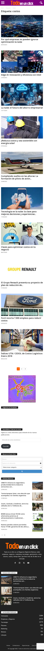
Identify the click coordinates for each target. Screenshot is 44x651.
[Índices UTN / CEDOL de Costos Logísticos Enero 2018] (22, 340)
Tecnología (4, 622)
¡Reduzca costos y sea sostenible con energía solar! (19, 142)
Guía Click (34, 645)
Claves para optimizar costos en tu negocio (18, 248)
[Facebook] (15, 563)
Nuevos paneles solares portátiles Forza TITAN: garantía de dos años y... (15, 526)
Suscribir (6, 446)
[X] (24, 563)
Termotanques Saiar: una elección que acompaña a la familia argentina (15, 494)
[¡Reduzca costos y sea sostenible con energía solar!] (22, 127)
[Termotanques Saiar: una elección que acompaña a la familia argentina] (37, 496)
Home (8, 645)
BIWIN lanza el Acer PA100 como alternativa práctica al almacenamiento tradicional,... (13, 516)
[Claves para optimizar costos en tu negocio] (22, 234)
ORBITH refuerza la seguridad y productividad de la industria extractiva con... (13, 485)
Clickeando (4, 616)
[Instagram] (20, 563)
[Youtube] (29, 563)
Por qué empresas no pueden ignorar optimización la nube (19, 40)
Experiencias (25, 645)
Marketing (4, 628)
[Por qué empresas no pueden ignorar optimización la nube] (22, 26)
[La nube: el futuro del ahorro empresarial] (22, 94)
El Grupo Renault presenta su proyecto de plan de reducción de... (22, 284)
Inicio (2, 8)
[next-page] (5, 535)
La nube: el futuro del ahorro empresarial (22, 107)
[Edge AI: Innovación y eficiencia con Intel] (22, 61)
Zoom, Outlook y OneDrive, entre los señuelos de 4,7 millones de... (14, 505)
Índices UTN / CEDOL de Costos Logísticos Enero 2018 (22, 354)
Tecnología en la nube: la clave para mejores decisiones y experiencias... (18, 213)
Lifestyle (3, 635)
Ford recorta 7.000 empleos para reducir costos (21, 319)
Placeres (4, 625)
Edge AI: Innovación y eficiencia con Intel (21, 74)
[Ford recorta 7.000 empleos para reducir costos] (22, 305)
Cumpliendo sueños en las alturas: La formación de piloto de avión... (19, 177)
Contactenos (16, 645)
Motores (3, 632)
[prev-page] (2, 535)
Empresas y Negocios (8, 619)
